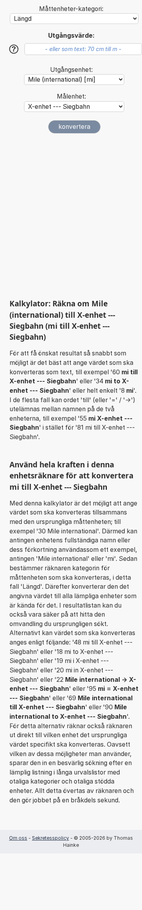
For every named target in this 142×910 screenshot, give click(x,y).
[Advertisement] (71, 216)
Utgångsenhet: (71, 69)
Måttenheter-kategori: (71, 9)
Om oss (18, 838)
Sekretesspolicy (50, 838)
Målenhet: (71, 96)
